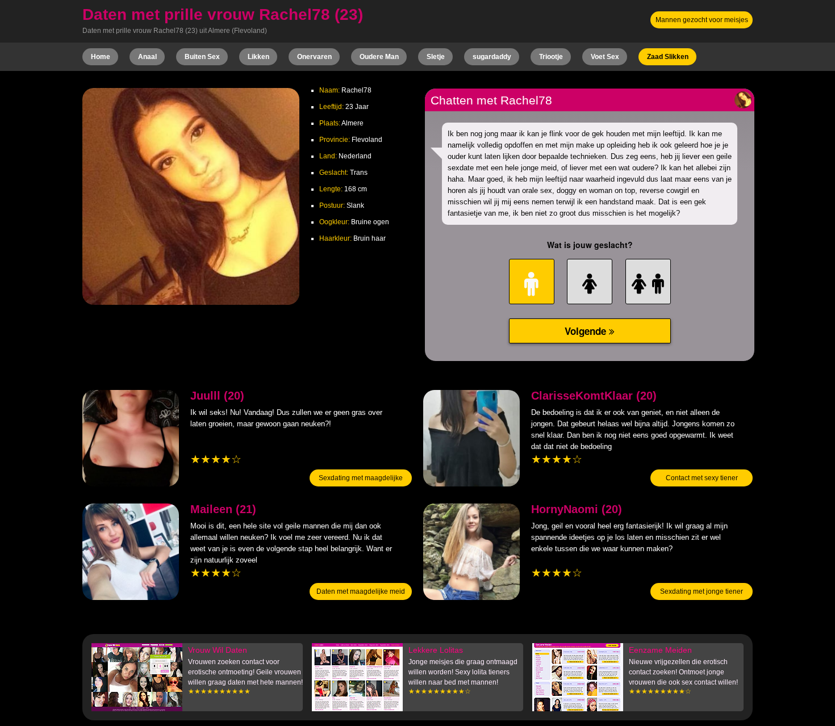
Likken (258, 57)
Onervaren (314, 57)
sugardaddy (492, 57)
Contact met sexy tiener (702, 478)
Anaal (147, 57)
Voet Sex (605, 57)
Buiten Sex (202, 57)
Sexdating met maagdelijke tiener (361, 486)
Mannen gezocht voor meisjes (702, 20)
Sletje (436, 57)
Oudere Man (379, 57)
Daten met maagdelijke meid (360, 591)
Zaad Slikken (667, 57)
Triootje (551, 57)
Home (100, 57)
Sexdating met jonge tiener (701, 591)
